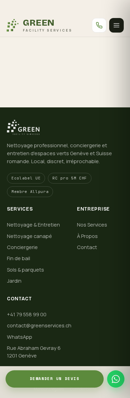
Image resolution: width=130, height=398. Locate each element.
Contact (87, 247)
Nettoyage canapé (29, 236)
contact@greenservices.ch (39, 325)
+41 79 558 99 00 (26, 314)
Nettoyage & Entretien (33, 224)
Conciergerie (22, 247)
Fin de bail (18, 258)
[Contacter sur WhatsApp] (115, 379)
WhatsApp (19, 337)
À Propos (87, 236)
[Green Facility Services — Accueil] (65, 127)
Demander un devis (54, 378)
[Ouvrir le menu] (116, 25)
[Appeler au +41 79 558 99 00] (99, 25)
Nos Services (92, 224)
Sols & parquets (25, 269)
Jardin (14, 280)
